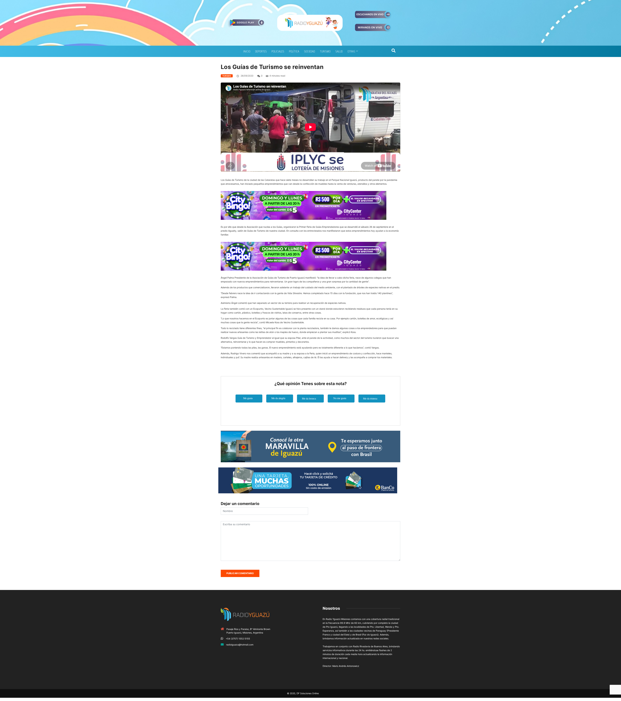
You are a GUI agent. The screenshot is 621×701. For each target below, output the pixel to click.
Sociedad (309, 51)
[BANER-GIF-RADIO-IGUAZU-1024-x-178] (303, 205)
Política (294, 51)
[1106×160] (307, 480)
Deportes (261, 51)
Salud (339, 51)
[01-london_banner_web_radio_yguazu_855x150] (310, 446)
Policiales (278, 51)
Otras (351, 51)
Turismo (325, 51)
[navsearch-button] (393, 51)
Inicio (246, 51)
